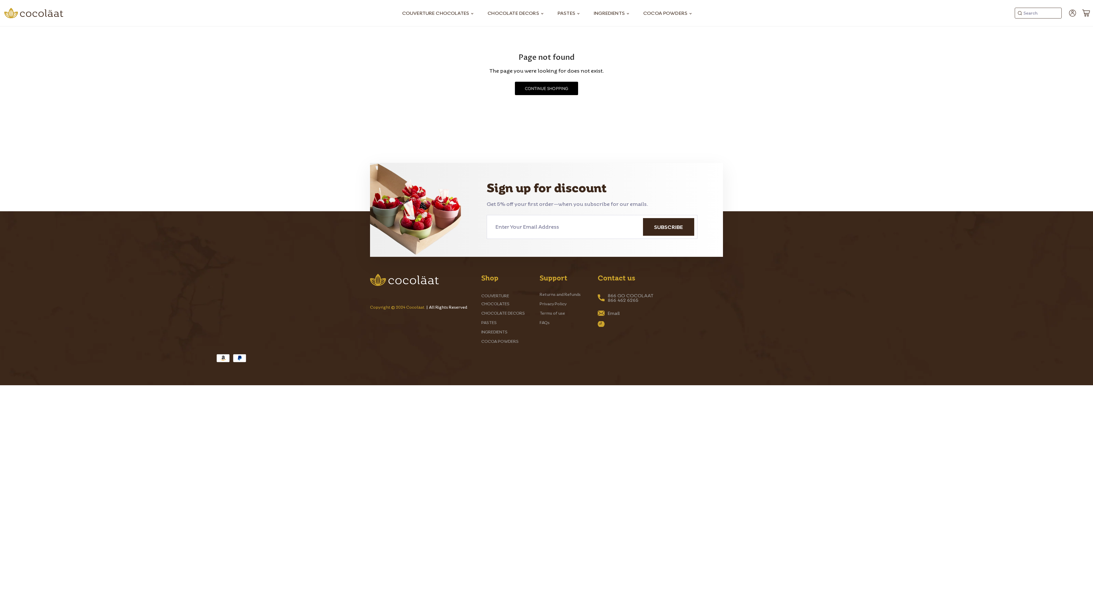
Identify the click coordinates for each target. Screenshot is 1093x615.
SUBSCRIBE (668, 227)
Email (614, 313)
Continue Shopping (546, 88)
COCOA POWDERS (666, 13)
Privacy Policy (553, 303)
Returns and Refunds (560, 294)
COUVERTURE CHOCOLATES (436, 13)
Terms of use (552, 313)
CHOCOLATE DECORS (514, 13)
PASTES (567, 13)
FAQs (545, 322)
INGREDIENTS (610, 13)
